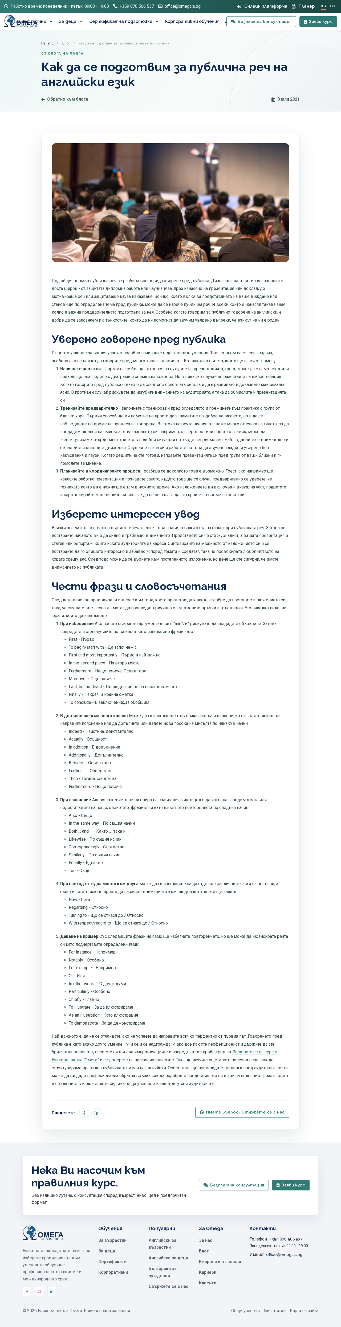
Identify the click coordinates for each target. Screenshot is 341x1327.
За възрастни (30, 21)
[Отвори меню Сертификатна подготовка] (157, 21)
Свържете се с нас (168, 1286)
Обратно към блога (67, 99)
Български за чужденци (163, 1272)
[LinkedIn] (51, 1291)
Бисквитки (275, 1310)
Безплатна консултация (265, 21)
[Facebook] (27, 1291)
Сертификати (112, 1261)
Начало (47, 43)
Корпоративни (113, 1272)
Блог (66, 43)
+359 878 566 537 (137, 6)
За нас (205, 1240)
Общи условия (245, 1310)
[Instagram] (39, 1291)
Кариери (207, 1272)
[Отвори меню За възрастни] (51, 21)
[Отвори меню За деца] (82, 21)
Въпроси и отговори (220, 1261)
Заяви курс (320, 21)
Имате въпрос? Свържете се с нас (245, 1112)
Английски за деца (168, 1257)
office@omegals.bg (183, 6)
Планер (307, 6)
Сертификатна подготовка (120, 21)
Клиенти (207, 1282)
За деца (67, 21)
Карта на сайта (304, 1310)
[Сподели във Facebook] (84, 1113)
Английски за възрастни (162, 1244)
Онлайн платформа (265, 6)
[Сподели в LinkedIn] (96, 1113)
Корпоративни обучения (192, 21)
